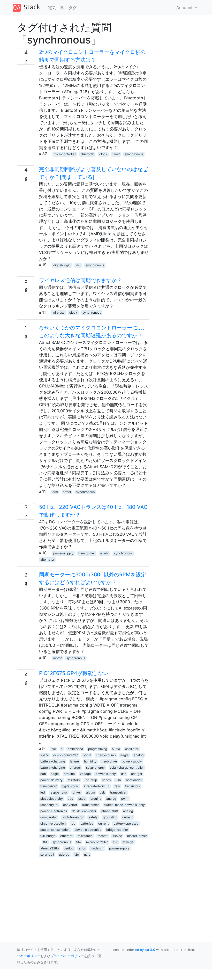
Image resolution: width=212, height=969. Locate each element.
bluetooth (87, 154)
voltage (85, 774)
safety (93, 817)
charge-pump (106, 755)
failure (74, 761)
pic (53, 749)
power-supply (63, 553)
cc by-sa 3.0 (145, 950)
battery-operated (125, 823)
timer (116, 154)
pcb (43, 774)
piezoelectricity (51, 799)
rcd (73, 823)
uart (87, 854)
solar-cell (47, 854)
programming (97, 749)
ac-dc (104, 553)
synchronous (134, 154)
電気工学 (56, 7)
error (82, 848)
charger (75, 767)
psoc (81, 799)
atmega (128, 842)
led (42, 792)
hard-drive (109, 761)
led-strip (91, 780)
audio (116, 749)
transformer (86, 553)
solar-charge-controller (127, 767)
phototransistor (73, 817)
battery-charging (52, 761)
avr (115, 842)
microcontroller (64, 154)
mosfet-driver (137, 836)
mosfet (103, 836)
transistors (132, 786)
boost (87, 755)
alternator (47, 559)
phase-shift (109, 811)
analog (138, 755)
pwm (124, 799)
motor (57, 658)
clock (103, 154)
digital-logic (62, 265)
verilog (68, 848)
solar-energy (95, 767)
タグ (73, 7)
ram (117, 786)
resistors (73, 780)
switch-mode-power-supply (124, 805)
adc (70, 799)
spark (44, 755)
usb (123, 774)
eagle (124, 755)
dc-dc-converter (65, 755)
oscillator (131, 749)
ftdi (45, 842)
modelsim (97, 848)
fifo (78, 842)
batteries (86, 823)
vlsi (77, 265)
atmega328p (49, 848)
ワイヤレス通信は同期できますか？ (80, 280)
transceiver (48, 786)
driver (77, 792)
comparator (48, 817)
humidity (90, 761)
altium (90, 792)
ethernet (66, 836)
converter (70, 805)
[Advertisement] (83, 893)
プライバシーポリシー (67, 956)
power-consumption (55, 830)
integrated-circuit (96, 786)
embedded (75, 749)
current (127, 817)
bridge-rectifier (117, 830)
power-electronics (53, 811)
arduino (69, 774)
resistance (85, 836)
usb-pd (64, 854)
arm (55, 492)
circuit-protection (53, 823)
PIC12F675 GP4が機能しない (73, 673)
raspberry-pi (58, 792)
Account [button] (185, 7)
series (106, 780)
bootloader (133, 780)
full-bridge (47, 836)
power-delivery (51, 780)
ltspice (117, 836)
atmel (67, 492)
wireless (58, 312)
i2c (76, 854)
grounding (110, 817)
